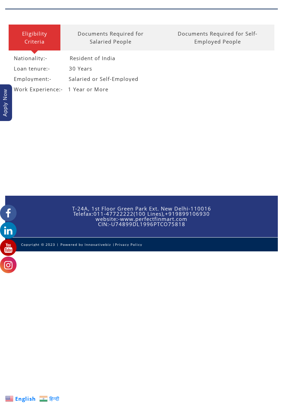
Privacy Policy (128, 244)
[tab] (34, 37)
